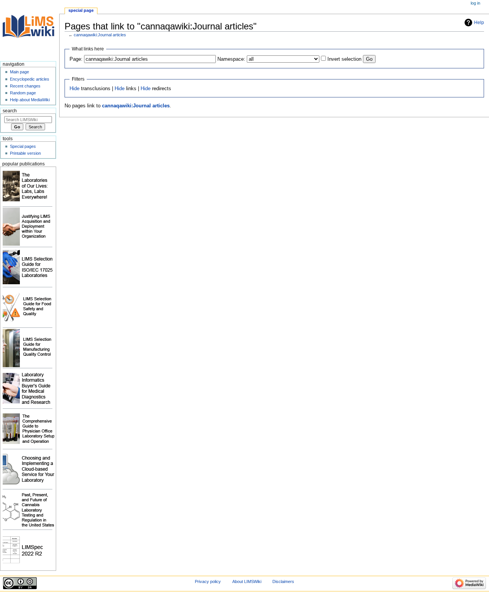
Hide (74, 88)
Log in (475, 3)
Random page (23, 93)
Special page (81, 10)
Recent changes (25, 86)
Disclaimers (283, 581)
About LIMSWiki (246, 581)
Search (10, 111)
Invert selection (344, 59)
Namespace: (231, 59)
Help (479, 22)
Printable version (25, 153)
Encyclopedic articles (29, 79)
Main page (19, 72)
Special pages (23, 146)
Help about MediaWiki (30, 99)
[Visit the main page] (29, 29)
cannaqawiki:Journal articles (100, 34)
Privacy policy (208, 581)
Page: (76, 59)
